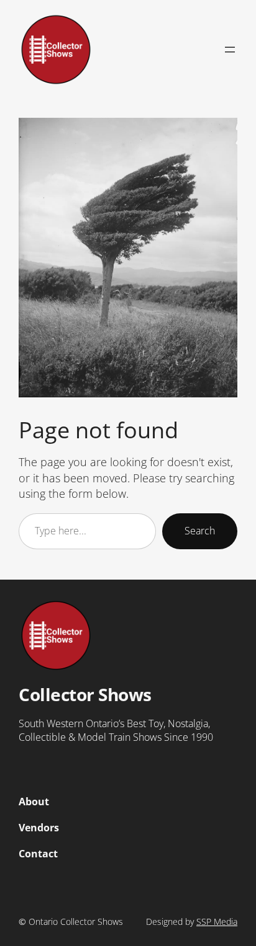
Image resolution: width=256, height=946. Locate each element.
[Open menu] (229, 49)
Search (200, 530)
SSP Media (216, 921)
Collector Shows (85, 694)
